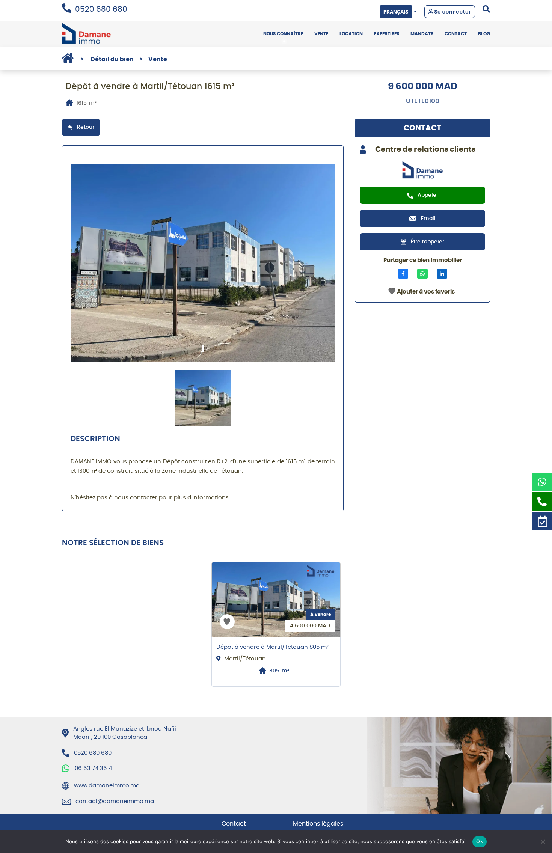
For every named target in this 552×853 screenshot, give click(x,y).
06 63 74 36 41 (94, 768)
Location (351, 34)
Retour (85, 127)
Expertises (386, 34)
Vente (321, 34)
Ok (479, 841)
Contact (456, 34)
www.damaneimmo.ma (107, 785)
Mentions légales (318, 824)
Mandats (421, 34)
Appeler (428, 195)
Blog (484, 34)
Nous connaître (283, 34)
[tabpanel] (203, 263)
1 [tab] (203, 348)
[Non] (542, 841)
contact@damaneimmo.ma (114, 801)
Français (396, 11)
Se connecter (452, 11)
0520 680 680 (101, 9)
